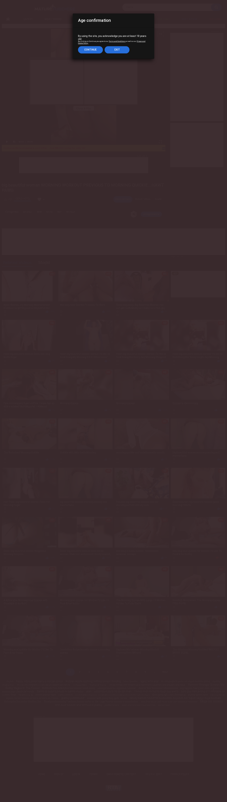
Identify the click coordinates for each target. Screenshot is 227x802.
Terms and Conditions (117, 41)
